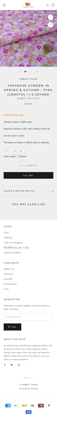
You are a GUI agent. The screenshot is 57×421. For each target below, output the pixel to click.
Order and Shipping (13, 242)
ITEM (6, 232)
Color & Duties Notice (19, 191)
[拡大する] (50, 17)
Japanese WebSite (12, 252)
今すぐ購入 (28, 175)
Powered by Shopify (28, 388)
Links (6, 289)
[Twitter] (12, 364)
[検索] (47, 5)
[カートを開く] (53, 4)
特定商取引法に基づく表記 (16, 247)
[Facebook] (5, 364)
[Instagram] (19, 364)
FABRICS (8, 237)
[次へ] (37, 71)
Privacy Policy (10, 284)
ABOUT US (9, 269)
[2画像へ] (28, 71)
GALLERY (8, 279)
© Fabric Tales (28, 385)
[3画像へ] (31, 71)
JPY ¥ (27, 378)
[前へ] (19, 71)
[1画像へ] (25, 71)
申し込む (12, 327)
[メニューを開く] (4, 5)
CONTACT (8, 274)
